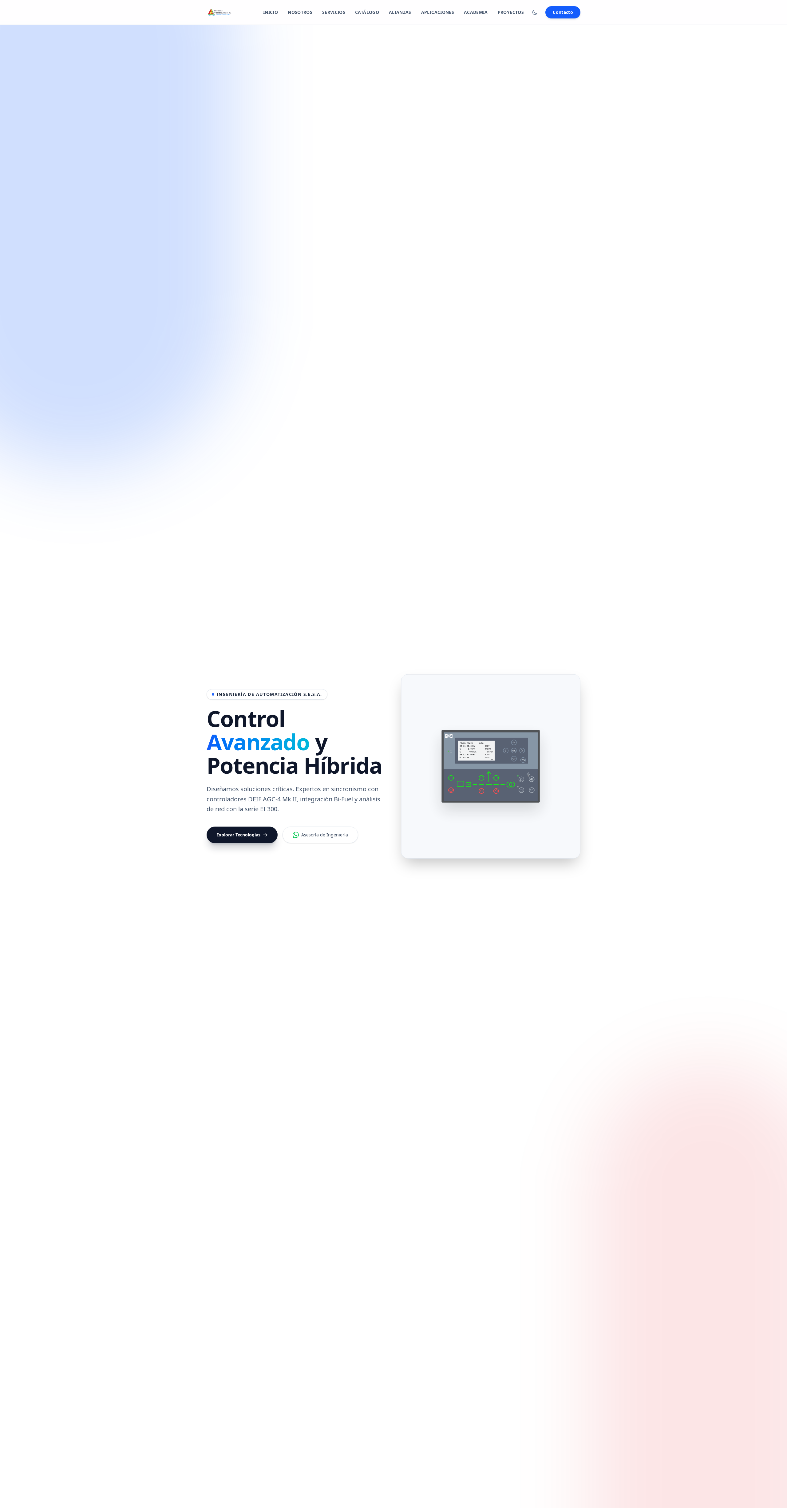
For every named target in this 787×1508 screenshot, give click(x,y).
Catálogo (367, 12)
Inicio (270, 12)
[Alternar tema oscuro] (534, 12)
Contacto (563, 12)
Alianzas (400, 12)
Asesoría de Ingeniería (324, 835)
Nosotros (300, 12)
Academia (476, 12)
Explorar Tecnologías (238, 835)
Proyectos (511, 12)
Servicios (333, 12)
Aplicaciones (437, 12)
